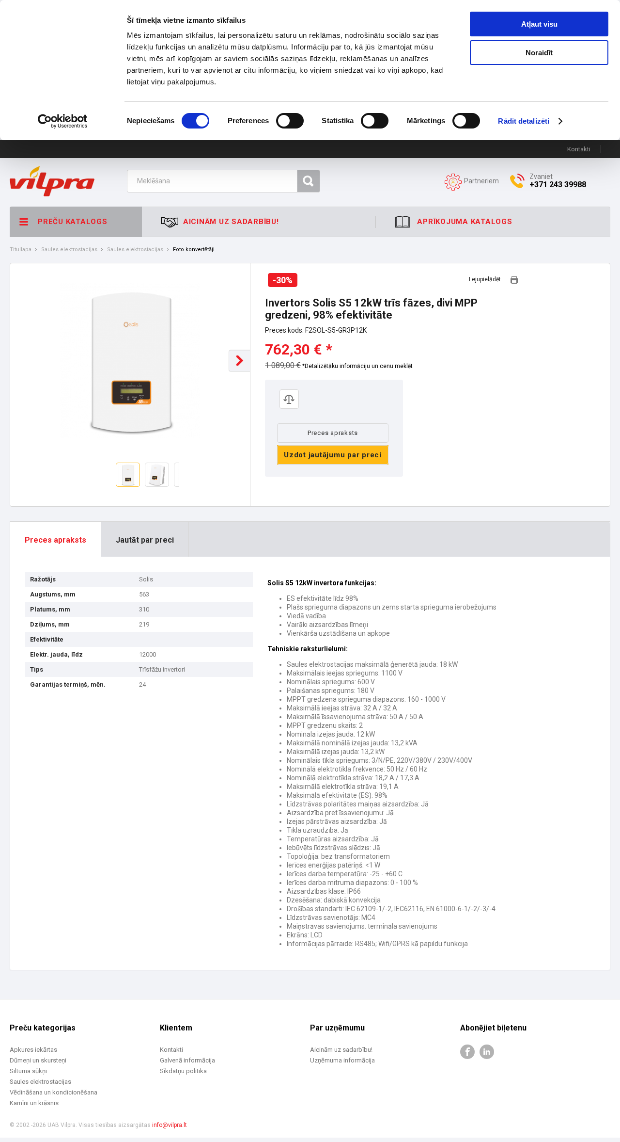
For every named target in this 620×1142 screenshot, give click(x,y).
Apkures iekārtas (33, 1049)
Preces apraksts (333, 432)
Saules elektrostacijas (69, 250)
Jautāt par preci (145, 540)
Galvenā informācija (187, 1060)
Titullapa (20, 250)
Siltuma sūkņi (28, 1071)
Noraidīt (539, 52)
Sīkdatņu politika (183, 1071)
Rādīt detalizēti (523, 121)
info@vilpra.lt (169, 1125)
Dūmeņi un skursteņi (38, 1060)
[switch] (290, 121)
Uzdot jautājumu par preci (333, 454)
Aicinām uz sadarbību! (341, 1049)
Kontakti (578, 149)
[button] (239, 360)
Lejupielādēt (485, 279)
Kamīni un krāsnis (34, 1103)
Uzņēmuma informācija (342, 1060)
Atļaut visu (539, 24)
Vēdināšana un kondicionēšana (53, 1092)
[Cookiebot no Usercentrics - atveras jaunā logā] (62, 121)
